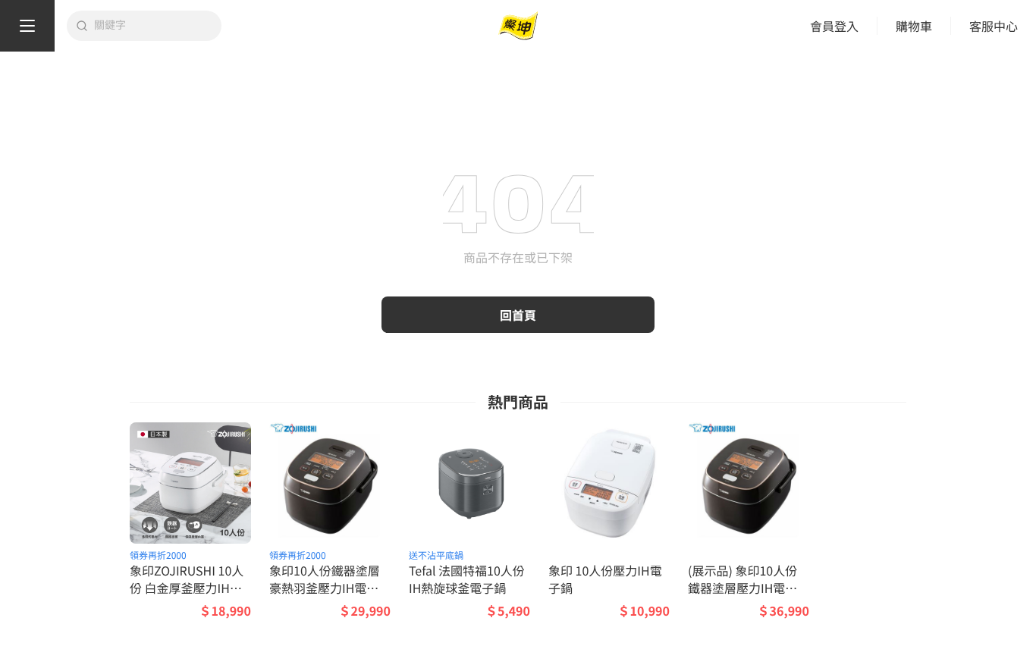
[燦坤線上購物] (518, 26)
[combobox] (153, 26)
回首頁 (518, 315)
